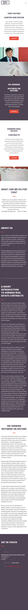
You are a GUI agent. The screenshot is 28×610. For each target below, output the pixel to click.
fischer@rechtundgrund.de (8, 211)
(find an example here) (7, 384)
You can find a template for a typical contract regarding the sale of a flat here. (13, 526)
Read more (14, 38)
